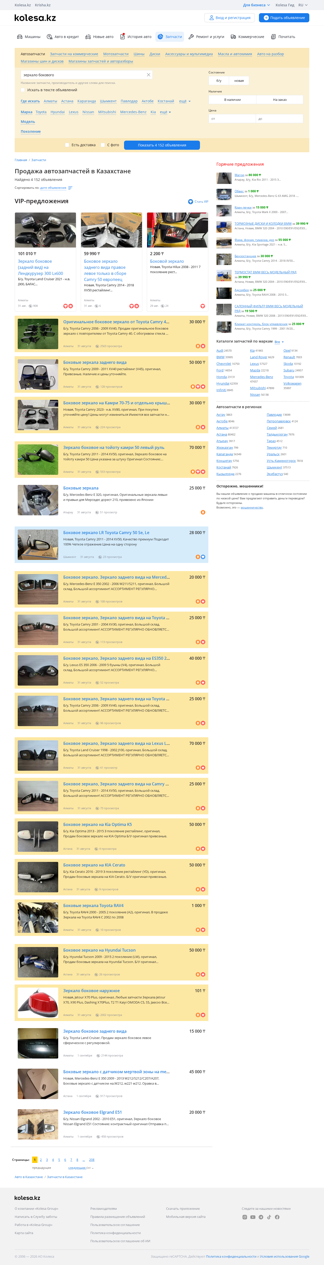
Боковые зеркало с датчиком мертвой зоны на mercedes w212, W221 (133, 1071)
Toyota (289, 376)
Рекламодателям (103, 1208)
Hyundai (222, 383)
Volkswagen (292, 383)
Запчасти (38, 160)
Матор (239, 175)
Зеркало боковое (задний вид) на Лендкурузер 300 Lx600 (40, 267)
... (84, 1160)
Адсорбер (242, 290)
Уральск (273, 454)
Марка (26, 111)
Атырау (222, 441)
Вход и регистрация (233, 17)
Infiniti (221, 390)
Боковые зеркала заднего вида (95, 362)
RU (300, 5)
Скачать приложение (183, 1208)
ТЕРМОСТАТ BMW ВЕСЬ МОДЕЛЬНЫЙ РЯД (265, 272)
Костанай (223, 467)
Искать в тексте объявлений (52, 90)
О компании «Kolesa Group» (36, 1208)
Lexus (254, 363)
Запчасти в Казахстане (65, 1177)
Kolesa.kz (23, 5)
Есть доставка (84, 145)
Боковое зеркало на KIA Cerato (94, 865)
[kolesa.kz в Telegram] (261, 1217)
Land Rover (258, 357)
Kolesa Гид (285, 5)
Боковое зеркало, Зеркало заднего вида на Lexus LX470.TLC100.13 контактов (140, 743)
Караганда (224, 454)
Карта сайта (24, 1233)
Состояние (217, 72)
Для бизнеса (254, 5)
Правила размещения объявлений (117, 1216)
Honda (221, 376)
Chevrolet (223, 363)
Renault (289, 357)
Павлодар (274, 414)
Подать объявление (287, 17)
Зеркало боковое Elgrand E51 (92, 1112)
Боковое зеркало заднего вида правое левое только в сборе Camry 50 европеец (105, 270)
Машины (32, 36)
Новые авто (103, 36)
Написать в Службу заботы (36, 1216)
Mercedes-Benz (261, 376)
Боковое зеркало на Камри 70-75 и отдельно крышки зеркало (126, 403)
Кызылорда (225, 473)
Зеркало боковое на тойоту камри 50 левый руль (114, 447)
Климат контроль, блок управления (261, 324)
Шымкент (274, 467)
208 (91, 1160)
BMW (220, 357)
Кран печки (243, 207)
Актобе (222, 421)
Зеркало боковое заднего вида (95, 1031)
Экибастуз (275, 473)
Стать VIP (201, 201)
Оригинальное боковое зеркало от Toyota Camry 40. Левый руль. (129, 322)
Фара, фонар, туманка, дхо (254, 240)
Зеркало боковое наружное (91, 990)
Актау (220, 414)
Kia (252, 350)
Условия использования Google (284, 1256)
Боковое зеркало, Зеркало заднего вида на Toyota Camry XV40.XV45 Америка (141, 699)
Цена (212, 110)
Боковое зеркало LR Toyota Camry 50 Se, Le (106, 532)
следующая (77, 1167)
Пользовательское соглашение (115, 1224)
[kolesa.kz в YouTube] (253, 1217)
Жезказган (224, 447)
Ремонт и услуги (210, 36)
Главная (21, 160)
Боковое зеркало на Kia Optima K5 (97, 824)
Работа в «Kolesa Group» (33, 1224)
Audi (219, 350)
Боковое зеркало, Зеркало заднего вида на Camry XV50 (119, 784)
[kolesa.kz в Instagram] (245, 1217)
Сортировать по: (27, 187)
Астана (221, 434)
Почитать (286, 36)
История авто (139, 36)
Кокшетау (224, 460)
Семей (272, 427)
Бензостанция (245, 256)
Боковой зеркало (167, 261)
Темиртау (274, 447)
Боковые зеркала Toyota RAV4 (93, 905)
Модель (28, 121)
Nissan (255, 394)
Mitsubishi (258, 388)
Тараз (271, 441)
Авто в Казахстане (29, 1177)
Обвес (239, 191)
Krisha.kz (43, 5)
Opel (287, 350)
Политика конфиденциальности (115, 1233)
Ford (220, 370)
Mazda (255, 370)
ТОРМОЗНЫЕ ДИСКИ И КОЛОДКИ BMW (263, 223)
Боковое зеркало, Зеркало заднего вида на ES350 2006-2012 (123, 658)
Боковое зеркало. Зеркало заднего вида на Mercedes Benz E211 (127, 577)
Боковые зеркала (80, 488)
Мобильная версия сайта (186, 1216)
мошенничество (252, 507)
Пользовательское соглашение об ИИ (120, 1241)
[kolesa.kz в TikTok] (269, 1217)
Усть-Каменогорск (281, 460)
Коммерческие (251, 36)
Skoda (288, 363)
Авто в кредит (67, 36)
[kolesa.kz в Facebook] (277, 1217)
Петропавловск (279, 421)
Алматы (222, 427)
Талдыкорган (277, 434)
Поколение (31, 131)
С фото (113, 145)
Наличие (215, 91)
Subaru (289, 370)
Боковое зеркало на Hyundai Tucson (99, 950)
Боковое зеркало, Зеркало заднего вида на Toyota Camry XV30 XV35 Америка (141, 617)
